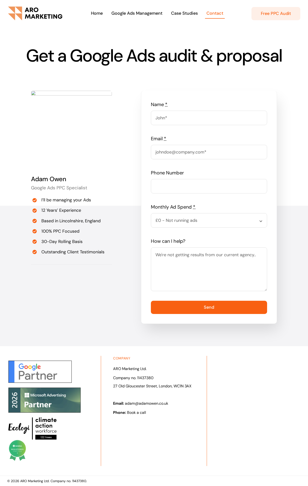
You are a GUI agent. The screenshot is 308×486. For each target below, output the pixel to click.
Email (158, 138)
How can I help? (168, 241)
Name (159, 104)
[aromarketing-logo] (35, 8)
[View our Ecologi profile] (32, 428)
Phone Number (167, 173)
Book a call (136, 412)
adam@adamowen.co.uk (146, 403)
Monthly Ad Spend (173, 207)
